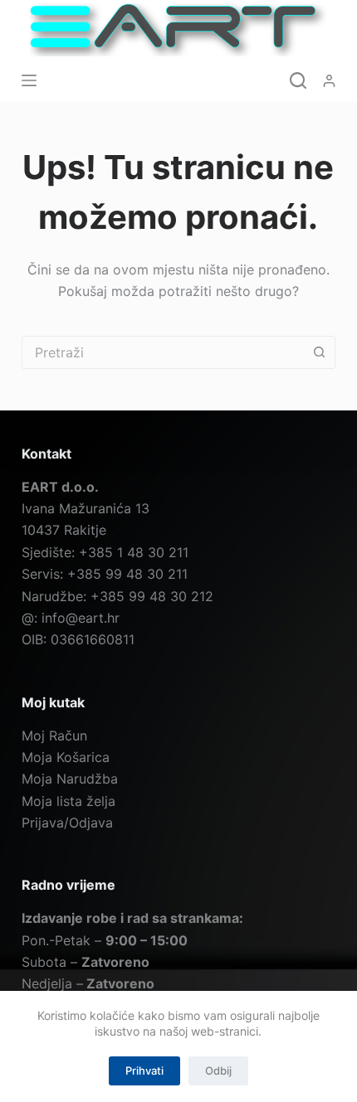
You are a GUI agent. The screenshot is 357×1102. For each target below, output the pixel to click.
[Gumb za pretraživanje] (319, 352)
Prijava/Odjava (67, 822)
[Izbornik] (29, 80)
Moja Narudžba (70, 778)
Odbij (218, 1070)
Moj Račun (54, 735)
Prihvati (144, 1070)
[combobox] (162, 352)
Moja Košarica (66, 757)
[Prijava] (329, 81)
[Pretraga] (298, 80)
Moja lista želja (68, 801)
